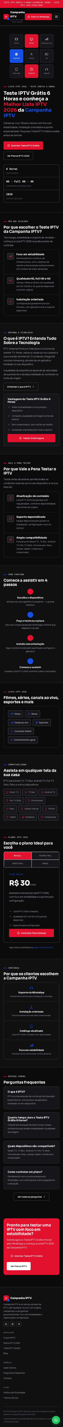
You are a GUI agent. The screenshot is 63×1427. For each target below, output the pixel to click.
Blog (6, 1353)
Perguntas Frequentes (14, 1372)
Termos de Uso (11, 1397)
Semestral (17, 863)
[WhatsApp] (6, 1324)
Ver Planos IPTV (19, 1266)
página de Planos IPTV (43, 947)
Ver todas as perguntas (30, 1196)
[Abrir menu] (56, 17)
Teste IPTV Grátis (12, 1348)
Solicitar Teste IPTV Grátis (25, 145)
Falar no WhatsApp (40, 16)
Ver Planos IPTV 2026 (18, 155)
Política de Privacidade (14, 1392)
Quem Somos (10, 1367)
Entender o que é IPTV (19, 386)
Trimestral (45, 856)
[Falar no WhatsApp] (56, 1420)
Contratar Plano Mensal (33, 933)
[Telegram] (18, 1324)
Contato (8, 1378)
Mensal (18, 856)
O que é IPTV (9, 1337)
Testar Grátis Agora (33, 438)
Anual (45, 863)
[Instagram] (12, 1324)
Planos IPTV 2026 (12, 1343)
